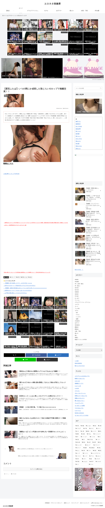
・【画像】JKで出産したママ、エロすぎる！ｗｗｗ (17, 283)
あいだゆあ (79, 126)
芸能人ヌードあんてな (81, 395)
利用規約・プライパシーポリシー (53, 503)
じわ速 (77, 360)
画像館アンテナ (79, 383)
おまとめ (77, 381)
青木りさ (78, 148)
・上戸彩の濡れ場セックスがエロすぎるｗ (15, 293)
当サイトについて (84, 503)
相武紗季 (78, 128)
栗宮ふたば (24, 277)
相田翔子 (78, 124)
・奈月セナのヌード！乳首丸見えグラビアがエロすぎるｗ (19, 285)
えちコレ (77, 390)
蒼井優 (77, 133)
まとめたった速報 (80, 405)
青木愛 (77, 143)
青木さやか (79, 146)
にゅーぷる (78, 386)
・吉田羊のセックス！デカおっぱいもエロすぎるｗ (17, 290)
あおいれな (79, 138)
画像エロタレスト (80, 398)
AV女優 (6, 277)
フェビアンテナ (79, 403)
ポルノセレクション (80, 393)
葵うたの (78, 131)
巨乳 (19, 277)
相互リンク (67, 503)
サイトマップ (74, 503)
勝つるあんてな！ (80, 400)
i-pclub (77, 388)
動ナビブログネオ (80, 365)
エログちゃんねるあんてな (82, 376)
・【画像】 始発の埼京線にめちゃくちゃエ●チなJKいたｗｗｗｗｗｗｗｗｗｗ (25, 288)
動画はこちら (8, 163)
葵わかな (78, 141)
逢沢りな (78, 121)
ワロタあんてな (79, 408)
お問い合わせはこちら (96, 503)
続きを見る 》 (79, 269)
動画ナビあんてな (80, 378)
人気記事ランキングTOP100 (11, 173)
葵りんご (78, 136)
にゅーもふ (78, 410)
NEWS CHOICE (79, 413)
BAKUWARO (78, 363)
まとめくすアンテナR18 (81, 415)
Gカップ (13, 277)
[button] (47, 359)
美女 (31, 277)
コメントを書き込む (36, 469)
